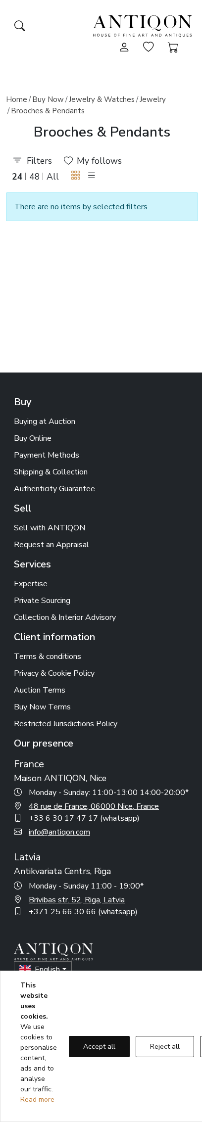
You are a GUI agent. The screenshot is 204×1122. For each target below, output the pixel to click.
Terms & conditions (47, 656)
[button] (76, 176)
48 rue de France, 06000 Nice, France (94, 806)
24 (17, 177)
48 (34, 177)
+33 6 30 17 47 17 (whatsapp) (84, 818)
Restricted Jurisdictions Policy (65, 723)
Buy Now (48, 99)
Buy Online (32, 438)
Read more (37, 1099)
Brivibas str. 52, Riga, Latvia (77, 899)
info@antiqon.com (59, 832)
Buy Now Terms (42, 706)
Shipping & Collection (51, 472)
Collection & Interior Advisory (65, 617)
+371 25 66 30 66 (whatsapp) (83, 911)
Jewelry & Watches (102, 99)
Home (16, 99)
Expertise (31, 583)
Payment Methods (46, 455)
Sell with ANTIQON (49, 527)
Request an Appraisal (51, 544)
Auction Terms (39, 690)
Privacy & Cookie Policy (54, 673)
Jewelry (153, 99)
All (53, 177)
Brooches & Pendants (48, 111)
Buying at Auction (44, 421)
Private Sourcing (42, 600)
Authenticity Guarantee (54, 488)
